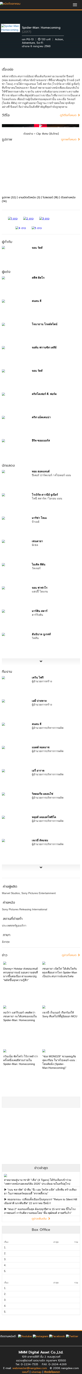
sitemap (36, 1372)
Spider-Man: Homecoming (41, 27)
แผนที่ (25, 1372)
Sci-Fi (40, 43)
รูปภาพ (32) (9, 197)
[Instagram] (40, 1336)
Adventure (28, 43)
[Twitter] (72, 1336)
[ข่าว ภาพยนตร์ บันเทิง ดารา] (10, 3)
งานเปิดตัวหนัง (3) (29, 197)
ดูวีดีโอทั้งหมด (68, 115)
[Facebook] (57, 1336)
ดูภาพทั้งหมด (69, 139)
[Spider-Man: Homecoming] (13, 28)
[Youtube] (25, 1336)
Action (59, 39)
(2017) (26, 32)
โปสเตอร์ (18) (50, 197)
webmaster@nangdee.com (29, 1368)
